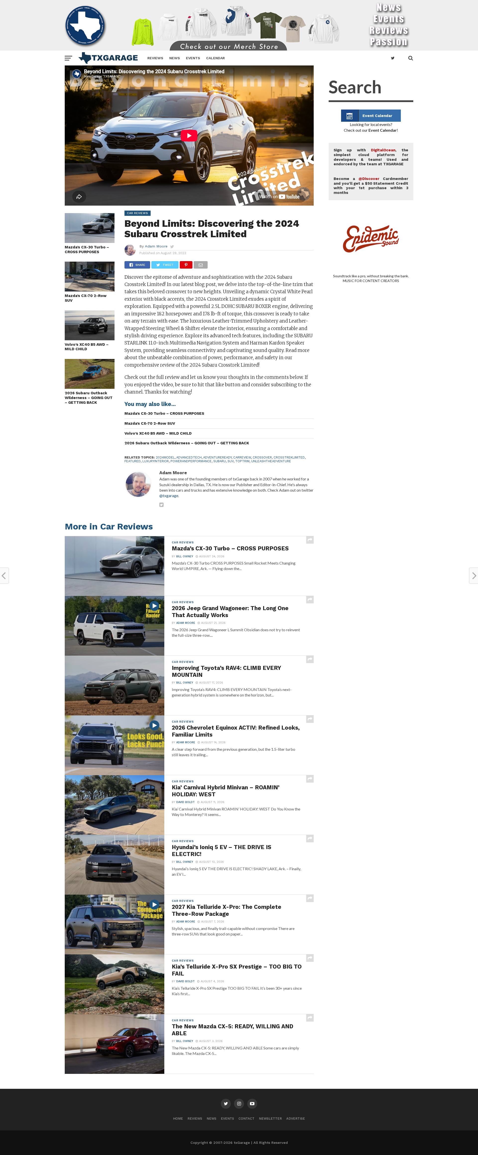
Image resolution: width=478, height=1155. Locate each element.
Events (193, 58)
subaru (219, 461)
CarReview (242, 457)
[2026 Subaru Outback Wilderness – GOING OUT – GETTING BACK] (90, 387)
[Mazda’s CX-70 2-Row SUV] (90, 290)
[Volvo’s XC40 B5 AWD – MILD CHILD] (90, 338)
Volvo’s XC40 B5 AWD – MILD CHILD (87, 346)
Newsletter (270, 1118)
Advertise (295, 1118)
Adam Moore (156, 246)
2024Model (165, 457)
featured (132, 461)
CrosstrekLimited (289, 457)
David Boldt (185, 802)
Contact (246, 1118)
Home (178, 1118)
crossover (262, 457)
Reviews (155, 58)
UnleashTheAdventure (271, 461)
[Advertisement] (371, 493)
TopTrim (242, 461)
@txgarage (168, 495)
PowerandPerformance (191, 461)
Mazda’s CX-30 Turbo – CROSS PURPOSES (87, 249)
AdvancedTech (189, 457)
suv (231, 461)
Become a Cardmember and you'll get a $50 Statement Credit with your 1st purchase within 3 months (371, 185)
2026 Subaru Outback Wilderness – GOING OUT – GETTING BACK (89, 397)
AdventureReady (217, 457)
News (174, 58)
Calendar (215, 58)
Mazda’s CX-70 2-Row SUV (86, 298)
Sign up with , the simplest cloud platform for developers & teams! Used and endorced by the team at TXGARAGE (371, 157)
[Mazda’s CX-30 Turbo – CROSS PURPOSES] (90, 241)
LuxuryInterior (155, 461)
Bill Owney (184, 556)
